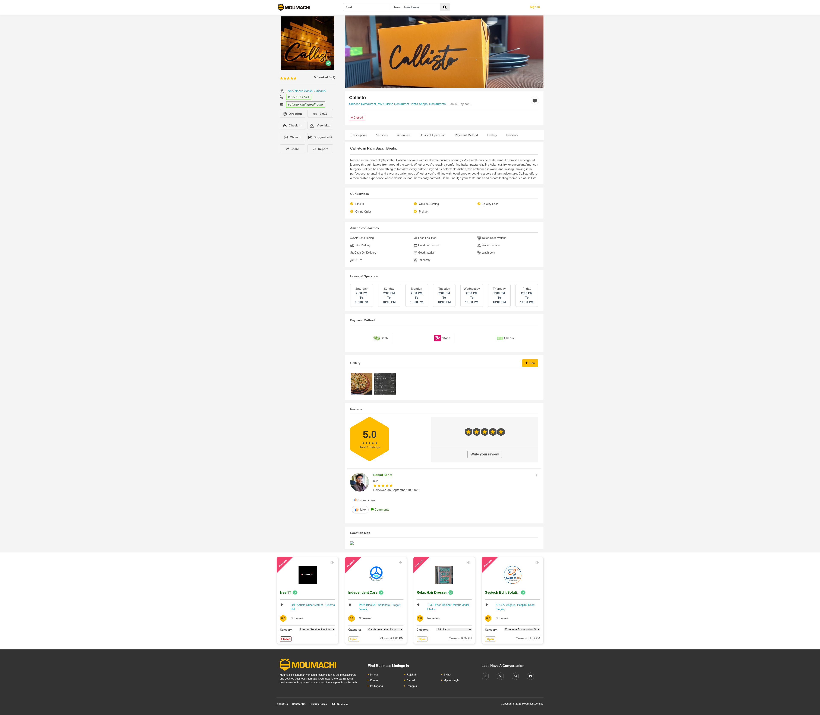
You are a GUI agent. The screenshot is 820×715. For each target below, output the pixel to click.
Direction (295, 113)
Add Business (339, 704)
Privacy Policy (318, 704)
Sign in (535, 7)
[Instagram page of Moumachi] (515, 676)
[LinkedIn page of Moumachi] (530, 676)
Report (323, 149)
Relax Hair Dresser (432, 592)
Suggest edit (323, 137)
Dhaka (374, 674)
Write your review (485, 454)
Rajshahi (412, 674)
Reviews (512, 135)
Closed (285, 639)
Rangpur (412, 686)
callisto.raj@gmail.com (305, 104)
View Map (323, 125)
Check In (295, 125)
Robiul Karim (382, 475)
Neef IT (285, 592)
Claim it (295, 137)
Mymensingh (451, 680)
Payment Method (466, 135)
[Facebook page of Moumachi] (485, 676)
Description (359, 135)
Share (294, 149)
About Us (282, 704)
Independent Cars (362, 592)
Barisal (411, 680)
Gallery (492, 135)
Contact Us (299, 704)
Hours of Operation (432, 135)
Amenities (403, 135)
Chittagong (376, 686)
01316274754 (298, 96)
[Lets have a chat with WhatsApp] (500, 676)
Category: (286, 629)
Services (382, 135)
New (532, 363)
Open (353, 639)
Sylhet (447, 674)
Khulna (374, 680)
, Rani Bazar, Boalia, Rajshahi (306, 90)
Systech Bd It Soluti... (502, 592)
